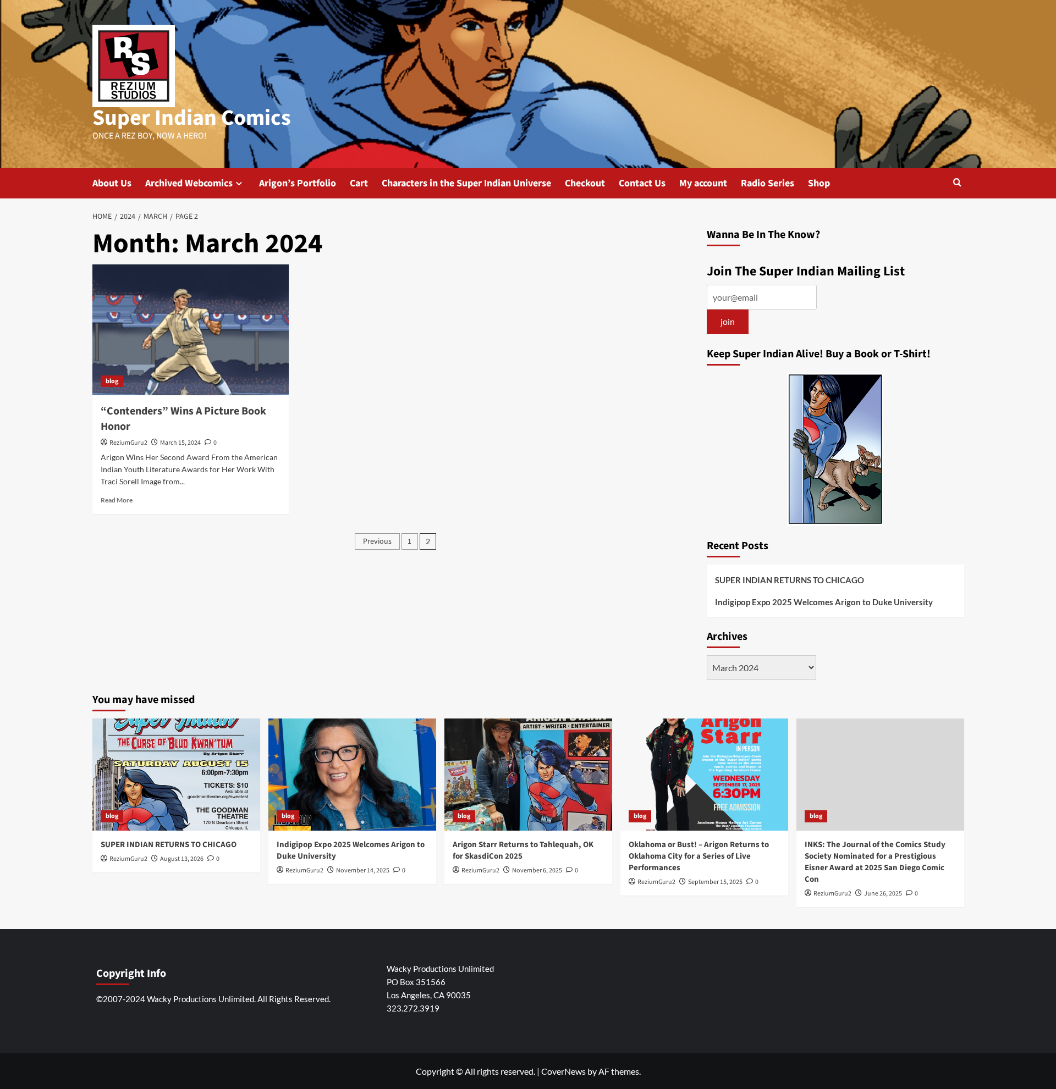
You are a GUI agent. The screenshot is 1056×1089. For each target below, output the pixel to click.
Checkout (585, 183)
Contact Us (642, 183)
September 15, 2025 (715, 882)
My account (703, 183)
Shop (819, 183)
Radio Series (767, 183)
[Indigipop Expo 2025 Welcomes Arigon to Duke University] (352, 774)
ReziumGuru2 (128, 442)
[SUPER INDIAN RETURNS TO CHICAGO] (176, 774)
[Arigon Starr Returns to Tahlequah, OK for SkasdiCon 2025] (528, 774)
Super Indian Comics (191, 118)
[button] (957, 183)
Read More (117, 500)
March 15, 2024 (180, 442)
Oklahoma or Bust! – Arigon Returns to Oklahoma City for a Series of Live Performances (699, 856)
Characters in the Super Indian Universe (466, 183)
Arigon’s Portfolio (297, 183)
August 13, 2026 (182, 859)
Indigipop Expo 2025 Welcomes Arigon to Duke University (824, 602)
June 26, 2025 (883, 893)
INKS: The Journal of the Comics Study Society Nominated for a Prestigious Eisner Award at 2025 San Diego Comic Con (875, 862)
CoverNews (563, 1071)
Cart (359, 183)
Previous (377, 541)
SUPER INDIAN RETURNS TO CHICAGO (789, 580)
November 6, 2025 (537, 870)
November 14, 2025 (362, 870)
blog (112, 381)
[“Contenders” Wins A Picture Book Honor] (190, 329)
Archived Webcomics (189, 183)
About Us (111, 183)
